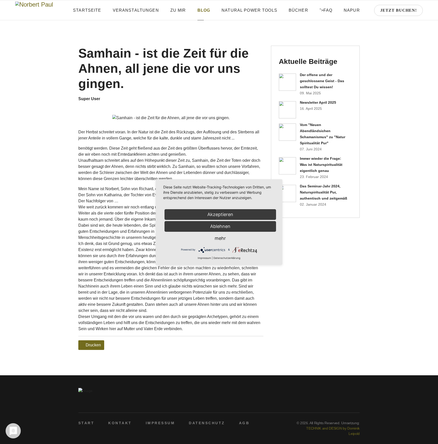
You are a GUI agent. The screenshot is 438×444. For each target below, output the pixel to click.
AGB (244, 423)
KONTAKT (120, 423)
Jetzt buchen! (398, 10)
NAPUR (352, 10)
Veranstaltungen (136, 10)
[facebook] (333, 403)
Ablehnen (220, 226)
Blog (203, 10)
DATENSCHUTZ (207, 423)
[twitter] (341, 403)
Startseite (87, 10)
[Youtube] (349, 403)
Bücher (298, 10)
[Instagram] (357, 403)
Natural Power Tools (249, 10)
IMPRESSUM (160, 423)
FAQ (327, 10)
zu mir (178, 10)
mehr (220, 238)
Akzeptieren (220, 214)
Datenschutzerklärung (226, 257)
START (86, 423)
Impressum (204, 257)
